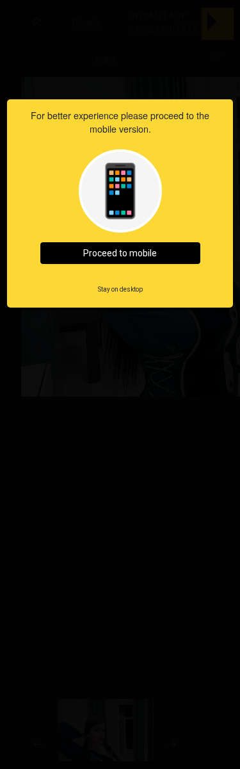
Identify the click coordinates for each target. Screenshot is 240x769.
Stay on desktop (120, 289)
